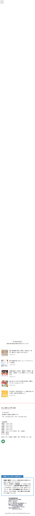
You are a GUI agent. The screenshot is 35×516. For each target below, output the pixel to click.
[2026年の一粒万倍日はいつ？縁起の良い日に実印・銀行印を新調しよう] (4, 393)
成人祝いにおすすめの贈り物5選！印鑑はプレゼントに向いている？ (21, 382)
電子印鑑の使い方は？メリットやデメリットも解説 (21, 361)
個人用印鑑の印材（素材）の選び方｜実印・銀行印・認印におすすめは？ (20, 351)
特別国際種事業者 (17, 341)
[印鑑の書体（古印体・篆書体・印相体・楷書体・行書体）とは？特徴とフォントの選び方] (4, 373)
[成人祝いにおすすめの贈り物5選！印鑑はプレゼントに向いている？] (4, 383)
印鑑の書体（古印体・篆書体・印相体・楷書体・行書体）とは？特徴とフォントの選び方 (21, 372)
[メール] (3, 441)
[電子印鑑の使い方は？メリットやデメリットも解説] (4, 363)
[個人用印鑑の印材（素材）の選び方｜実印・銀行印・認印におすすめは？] (4, 353)
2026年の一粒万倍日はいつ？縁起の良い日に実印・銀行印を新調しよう (21, 392)
